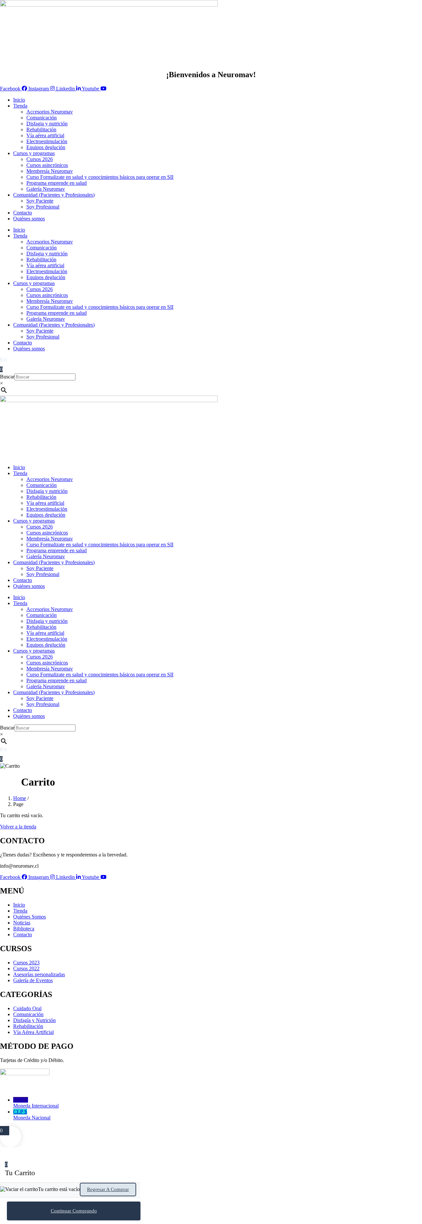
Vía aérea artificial (45, 135)
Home (19, 798)
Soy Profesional (42, 206)
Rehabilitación (41, 129)
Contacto (22, 212)
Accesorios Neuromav (49, 111)
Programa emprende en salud (56, 183)
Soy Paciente (39, 201)
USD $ (36, 1103)
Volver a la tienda (18, 826)
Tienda (20, 106)
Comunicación (41, 117)
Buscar (7, 376)
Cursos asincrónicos (47, 165)
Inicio (19, 100)
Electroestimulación (46, 141)
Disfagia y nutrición (47, 123)
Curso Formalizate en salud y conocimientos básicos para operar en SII (99, 177)
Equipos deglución (45, 147)
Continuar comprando (74, 1210)
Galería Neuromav (45, 189)
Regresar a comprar (108, 1189)
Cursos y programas (34, 153)
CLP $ (31, 1114)
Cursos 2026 (39, 159)
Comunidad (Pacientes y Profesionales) (54, 195)
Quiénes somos (29, 218)
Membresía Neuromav (49, 171)
